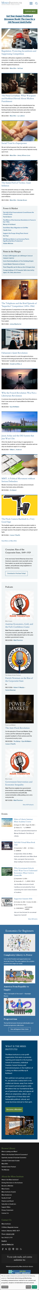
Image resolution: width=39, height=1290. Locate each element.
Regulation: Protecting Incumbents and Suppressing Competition (19, 52)
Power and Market (10, 725)
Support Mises (30, 11)
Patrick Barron (7, 217)
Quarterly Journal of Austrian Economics (14, 1157)
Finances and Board (8, 1201)
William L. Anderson (16, 449)
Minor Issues (8, 621)
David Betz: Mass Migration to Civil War (15, 228)
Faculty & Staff (6, 1198)
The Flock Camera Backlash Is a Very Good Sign (18, 520)
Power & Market (10, 208)
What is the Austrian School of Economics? (15, 1154)
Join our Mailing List (8, 1244)
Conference (20, 908)
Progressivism (10, 1018)
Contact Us (5, 1213)
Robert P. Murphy (19, 687)
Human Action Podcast (9, 1167)
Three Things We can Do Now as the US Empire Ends (19, 267)
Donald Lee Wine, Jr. (16, 364)
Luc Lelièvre (21, 116)
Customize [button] (5, 1287)
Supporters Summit (29, 908)
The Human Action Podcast (13, 675)
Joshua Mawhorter (15, 324)
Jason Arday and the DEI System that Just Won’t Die (18, 437)
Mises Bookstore (7, 1195)
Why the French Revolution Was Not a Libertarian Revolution (19, 394)
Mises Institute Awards (9, 1192)
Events (4, 814)
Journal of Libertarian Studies (11, 1161)
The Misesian (5, 1170)
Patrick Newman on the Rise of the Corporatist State (19, 680)
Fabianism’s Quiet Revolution (15, 353)
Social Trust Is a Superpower (14, 143)
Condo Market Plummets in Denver (14, 264)
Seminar (28, 827)
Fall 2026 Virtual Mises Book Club (24, 843)
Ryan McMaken (14, 407)
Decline (28, 1287)
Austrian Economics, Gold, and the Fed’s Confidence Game (19, 626)
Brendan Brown (22, 200)
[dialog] (19, 1282)
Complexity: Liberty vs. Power (18, 954)
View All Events (32, 919)
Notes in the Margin (12, 251)
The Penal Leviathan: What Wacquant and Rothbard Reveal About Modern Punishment (19, 98)
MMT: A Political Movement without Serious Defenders (18, 480)
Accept (34, 1287)
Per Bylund (13, 490)
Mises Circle (31, 881)
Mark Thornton (18, 640)
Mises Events (5, 1189)
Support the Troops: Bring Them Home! (15, 233)
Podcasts (9, 587)
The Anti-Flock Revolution (17, 728)
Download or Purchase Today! (16, 573)
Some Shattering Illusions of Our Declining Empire (18, 261)
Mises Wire (13, 68)
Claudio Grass (7, 230)
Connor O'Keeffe (15, 535)
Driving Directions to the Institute (12, 1183)
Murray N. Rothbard (9, 224)
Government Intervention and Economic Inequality (18, 783)
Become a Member (14, 1110)
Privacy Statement (7, 1210)
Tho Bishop (17, 741)
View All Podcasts (28, 805)
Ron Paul (5, 236)
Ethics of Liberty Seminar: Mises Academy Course (23, 820)
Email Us (4, 1241)
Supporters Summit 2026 (23, 898)
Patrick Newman (10, 690)
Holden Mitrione (8, 243)
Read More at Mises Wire (9, 541)
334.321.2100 (10, 1234)
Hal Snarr (20, 68)
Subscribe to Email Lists (9, 1204)
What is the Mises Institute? (10, 1180)
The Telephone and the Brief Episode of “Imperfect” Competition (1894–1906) (19, 305)
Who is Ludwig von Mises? (9, 1151)
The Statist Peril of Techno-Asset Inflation (16, 184)
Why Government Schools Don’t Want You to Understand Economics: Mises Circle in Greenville (25, 872)
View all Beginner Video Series (20, 1029)
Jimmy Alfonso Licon (23, 155)
